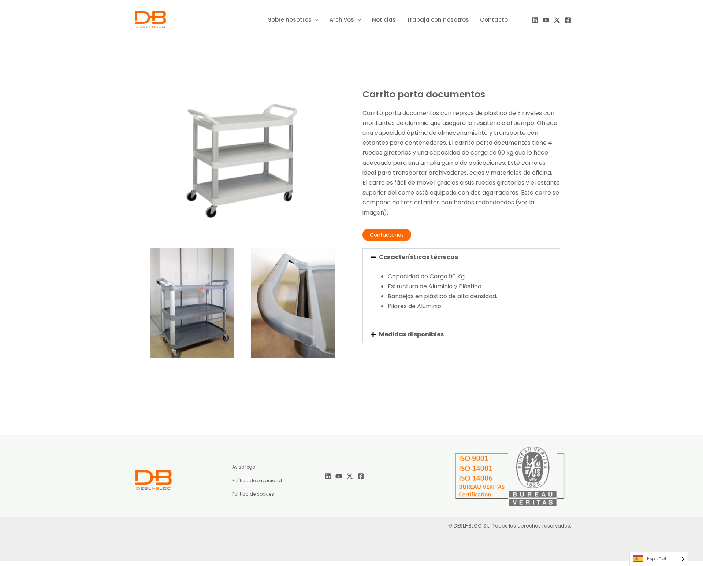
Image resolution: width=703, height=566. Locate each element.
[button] (461, 257)
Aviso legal (244, 467)
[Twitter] (557, 20)
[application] (315, 19)
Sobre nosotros (290, 19)
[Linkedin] (535, 20)
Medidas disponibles (411, 334)
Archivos (342, 19)
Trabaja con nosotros (438, 19)
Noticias (384, 19)
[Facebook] (568, 20)
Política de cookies (253, 494)
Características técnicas (418, 257)
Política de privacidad (257, 480)
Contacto (494, 19)
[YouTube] (546, 20)
